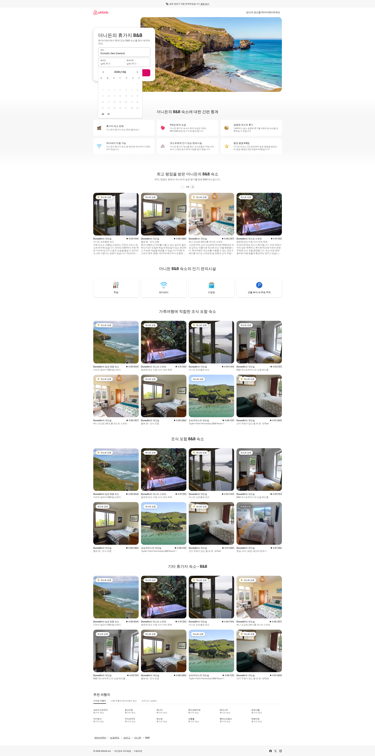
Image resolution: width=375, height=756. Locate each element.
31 (109, 114)
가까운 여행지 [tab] (99, 700)
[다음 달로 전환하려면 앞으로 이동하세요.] (137, 72)
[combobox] (124, 53)
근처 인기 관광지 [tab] (149, 700)
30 (103, 114)
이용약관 (138, 751)
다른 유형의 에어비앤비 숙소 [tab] (124, 700)
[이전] (182, 187)
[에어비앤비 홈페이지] (100, 12)
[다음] (192, 187)
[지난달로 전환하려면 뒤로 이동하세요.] (103, 72)
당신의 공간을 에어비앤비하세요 (263, 12)
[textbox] (111, 63)
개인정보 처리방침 (122, 751)
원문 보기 (205, 4)
